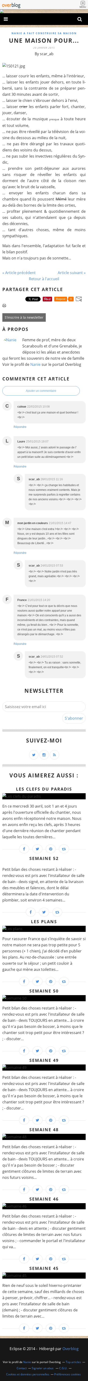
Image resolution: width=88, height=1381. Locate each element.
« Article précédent (19, 272)
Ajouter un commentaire (41, 390)
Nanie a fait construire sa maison (44, 33)
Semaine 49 (44, 1060)
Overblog (70, 1348)
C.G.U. (63, 1368)
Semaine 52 (44, 858)
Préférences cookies (67, 1374)
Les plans (44, 921)
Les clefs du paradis (44, 789)
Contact (22, 1368)
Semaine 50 (44, 991)
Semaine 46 (44, 1199)
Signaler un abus (43, 1368)
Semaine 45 (44, 1268)
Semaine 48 (44, 1129)
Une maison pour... (44, 40)
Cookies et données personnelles (27, 1374)
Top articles (73, 1362)
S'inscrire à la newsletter (24, 317)
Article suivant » (72, 272)
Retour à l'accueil (44, 278)
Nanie (35, 364)
